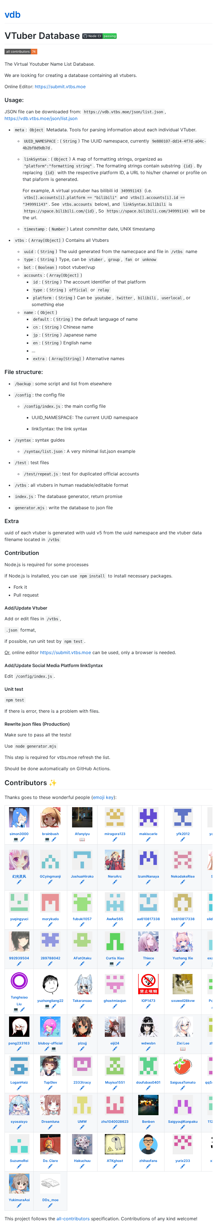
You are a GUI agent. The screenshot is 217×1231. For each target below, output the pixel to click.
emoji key (103, 797)
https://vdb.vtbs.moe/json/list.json (41, 118)
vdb (13, 14)
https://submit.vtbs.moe (60, 86)
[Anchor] (27, 99)
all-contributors (73, 1218)
